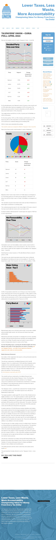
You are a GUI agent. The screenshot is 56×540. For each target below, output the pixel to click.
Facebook (48, 48)
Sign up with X (48, 134)
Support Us (28, 28)
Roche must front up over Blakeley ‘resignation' (47, 90)
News (13, 28)
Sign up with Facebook (48, 131)
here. (5, 448)
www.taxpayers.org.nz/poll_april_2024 (12, 372)
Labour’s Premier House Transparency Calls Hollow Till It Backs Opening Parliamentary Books (47, 76)
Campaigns (17, 28)
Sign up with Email (48, 126)
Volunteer (48, 58)
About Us (8, 28)
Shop (38, 28)
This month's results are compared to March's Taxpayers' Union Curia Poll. (18, 127)
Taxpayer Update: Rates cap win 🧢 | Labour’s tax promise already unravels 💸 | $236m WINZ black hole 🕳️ (47, 84)
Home (3, 28)
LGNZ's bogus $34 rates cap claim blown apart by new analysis (47, 100)
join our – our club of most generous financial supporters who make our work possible (18, 348)
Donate (48, 64)
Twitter (49, 50)
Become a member (48, 61)
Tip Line (22, 28)
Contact (33, 28)
